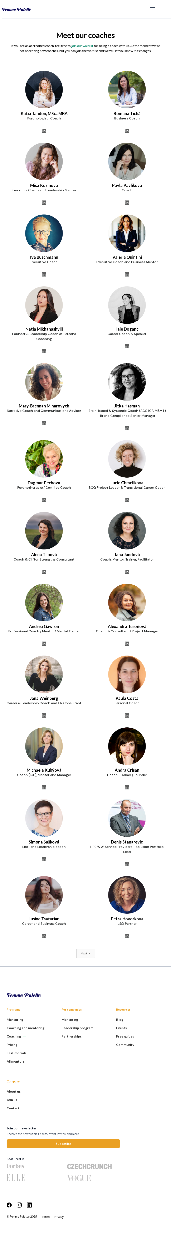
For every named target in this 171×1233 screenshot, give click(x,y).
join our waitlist (82, 46)
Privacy (59, 1217)
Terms (46, 1217)
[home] (74, 9)
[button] (151, 9)
